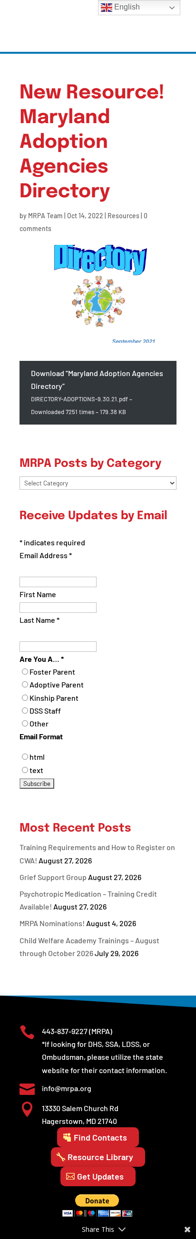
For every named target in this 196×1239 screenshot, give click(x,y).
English (126, 7)
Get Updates (100, 1176)
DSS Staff (45, 710)
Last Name (39, 619)
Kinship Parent (53, 697)
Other (39, 723)
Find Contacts (100, 1137)
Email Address (46, 555)
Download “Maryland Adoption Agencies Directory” (97, 392)
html (37, 756)
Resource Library (100, 1157)
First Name (38, 594)
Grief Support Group (53, 876)
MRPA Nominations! (52, 923)
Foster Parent (52, 671)
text (36, 769)
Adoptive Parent (56, 684)
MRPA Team (45, 216)
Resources (123, 216)
